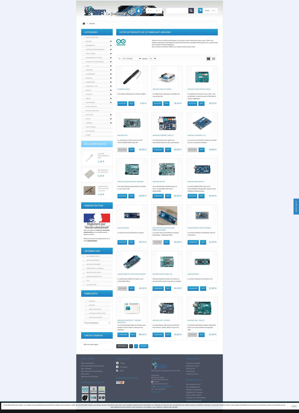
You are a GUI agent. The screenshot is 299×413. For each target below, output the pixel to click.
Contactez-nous (156, 392)
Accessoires (90, 102)
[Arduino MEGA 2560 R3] (202, 169)
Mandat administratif (94, 276)
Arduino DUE (122, 135)
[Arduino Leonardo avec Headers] (131, 169)
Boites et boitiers (92, 110)
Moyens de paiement (94, 264)
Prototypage (90, 53)
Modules (89, 78)
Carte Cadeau (91, 127)
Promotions (190, 371)
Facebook (123, 367)
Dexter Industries (95, 317)
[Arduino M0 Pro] (167, 169)
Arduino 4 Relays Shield (162, 89)
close (294, 406)
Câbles (88, 98)
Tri (119, 59)
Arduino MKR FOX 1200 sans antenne (131, 274)
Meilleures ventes (192, 366)
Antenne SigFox (123, 89)
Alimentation (90, 82)
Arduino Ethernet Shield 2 (163, 135)
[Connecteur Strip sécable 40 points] (89, 190)
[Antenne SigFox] (131, 77)
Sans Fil (88, 90)
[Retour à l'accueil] (83, 23)
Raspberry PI (90, 45)
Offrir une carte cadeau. (91, 344)
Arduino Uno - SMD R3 (196, 320)
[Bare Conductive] (85, 397)
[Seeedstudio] (102, 389)
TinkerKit (89, 123)
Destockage (90, 131)
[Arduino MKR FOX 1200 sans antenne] (131, 262)
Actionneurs (90, 74)
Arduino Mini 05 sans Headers (199, 228)
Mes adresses (86, 368)
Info (131, 103)
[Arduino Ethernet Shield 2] (167, 123)
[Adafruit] (93, 389)
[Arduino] (85, 389)
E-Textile (89, 94)
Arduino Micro (123, 228)
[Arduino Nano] (202, 262)
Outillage (89, 114)
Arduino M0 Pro (159, 182)
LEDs (87, 66)
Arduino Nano (193, 274)
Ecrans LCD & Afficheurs (94, 61)
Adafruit (92, 301)
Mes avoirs (85, 374)
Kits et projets (91, 106)
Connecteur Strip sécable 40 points (103, 189)
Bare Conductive (95, 309)
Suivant (144, 346)
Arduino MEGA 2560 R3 (196, 182)
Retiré (88, 135)
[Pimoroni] (102, 397)
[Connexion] (138, 11)
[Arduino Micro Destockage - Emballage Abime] (167, 215)
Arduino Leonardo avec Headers (130, 182)
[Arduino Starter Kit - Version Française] (131, 308)
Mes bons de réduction (89, 376)
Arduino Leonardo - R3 (196, 135)
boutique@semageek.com (164, 386)
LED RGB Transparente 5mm (103, 156)
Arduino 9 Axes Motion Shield (199, 89)
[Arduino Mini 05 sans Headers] (202, 215)
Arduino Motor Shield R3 (162, 274)
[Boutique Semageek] (125, 11)
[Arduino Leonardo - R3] (202, 123)
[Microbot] (93, 397)
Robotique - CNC (92, 86)
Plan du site (190, 368)
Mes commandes (87, 363)
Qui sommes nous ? (93, 256)
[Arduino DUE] (131, 123)
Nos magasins (91, 284)
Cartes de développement (95, 49)
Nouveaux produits (193, 363)
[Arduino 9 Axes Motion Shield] (202, 77)
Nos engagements (93, 260)
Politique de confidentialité (196, 398)
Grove (88, 118)
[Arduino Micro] (131, 215)
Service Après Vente (94, 272)
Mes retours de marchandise (91, 371)
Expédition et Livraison (95, 268)
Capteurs (89, 70)
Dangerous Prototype (97, 313)
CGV (88, 280)
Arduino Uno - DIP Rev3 (161, 320)
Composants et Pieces (94, 57)
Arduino (89, 41)
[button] (296, 207)
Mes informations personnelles (92, 366)
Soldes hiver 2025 (92, 37)
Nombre (145, 59)
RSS (121, 371)
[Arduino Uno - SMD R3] (202, 308)
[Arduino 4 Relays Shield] (167, 77)
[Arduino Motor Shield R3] (167, 262)
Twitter (122, 363)
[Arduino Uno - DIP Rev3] (167, 308)
